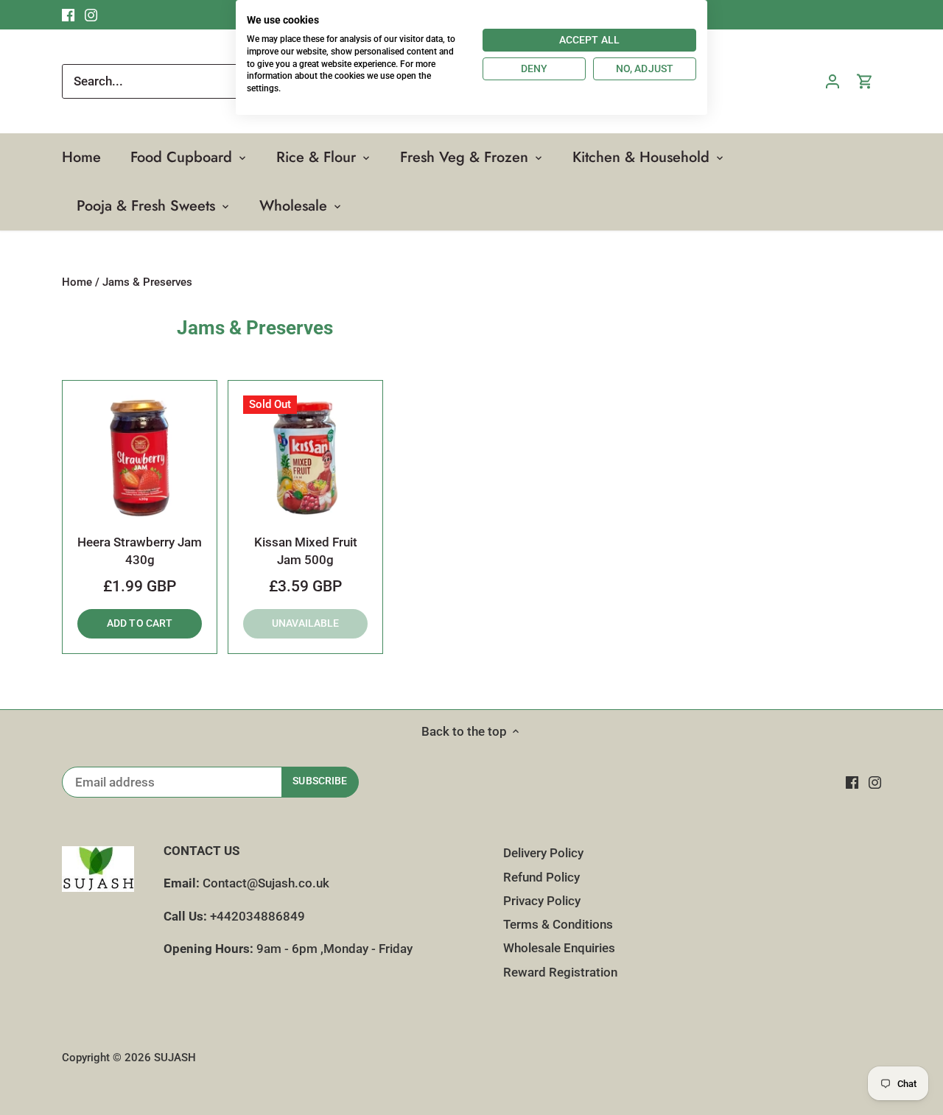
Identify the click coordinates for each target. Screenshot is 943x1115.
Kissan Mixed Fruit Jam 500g (305, 551)
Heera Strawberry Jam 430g (139, 551)
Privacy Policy (542, 900)
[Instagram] (875, 782)
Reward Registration (560, 972)
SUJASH (175, 1057)
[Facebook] (852, 782)
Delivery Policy (543, 852)
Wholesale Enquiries (559, 947)
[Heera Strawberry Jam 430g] (139, 457)
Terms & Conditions (558, 924)
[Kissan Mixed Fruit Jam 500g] (305, 457)
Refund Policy (541, 877)
